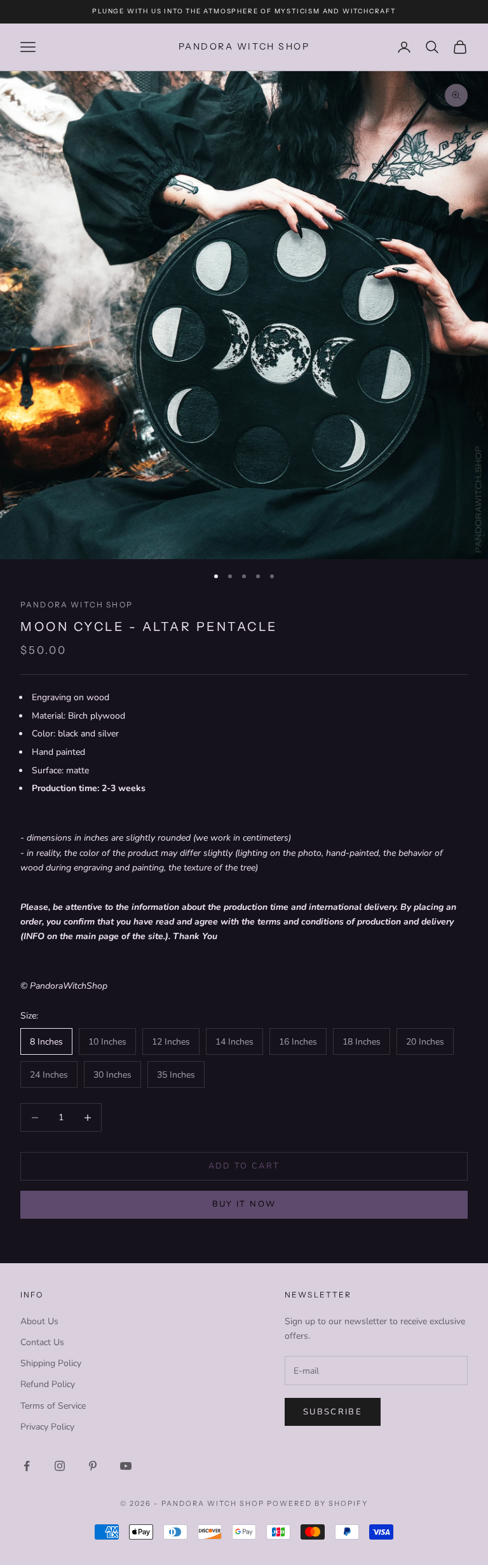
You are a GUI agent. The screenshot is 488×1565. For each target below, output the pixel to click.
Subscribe (332, 1412)
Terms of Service (53, 1406)
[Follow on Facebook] (26, 1466)
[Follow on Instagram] (59, 1466)
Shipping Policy (50, 1363)
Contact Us (42, 1342)
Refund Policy (47, 1384)
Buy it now (244, 1204)
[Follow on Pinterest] (92, 1466)
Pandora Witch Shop (76, 604)
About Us (39, 1321)
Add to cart (244, 1166)
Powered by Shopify (317, 1503)
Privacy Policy (47, 1427)
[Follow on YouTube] (125, 1466)
